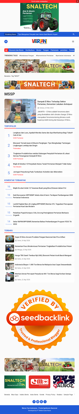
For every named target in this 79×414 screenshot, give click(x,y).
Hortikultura (30, 50)
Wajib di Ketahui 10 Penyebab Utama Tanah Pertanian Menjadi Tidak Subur (42, 164)
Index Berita (34, 395)
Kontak (42, 395)
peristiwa (63, 50)
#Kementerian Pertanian (44, 56)
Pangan (46, 50)
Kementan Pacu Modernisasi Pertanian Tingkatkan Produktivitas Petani (43, 246)
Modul (38, 50)
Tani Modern (17, 167)
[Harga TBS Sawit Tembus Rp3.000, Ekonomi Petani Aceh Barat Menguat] (9, 257)
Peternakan (17, 148)
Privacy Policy (50, 395)
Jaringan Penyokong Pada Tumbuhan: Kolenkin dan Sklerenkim (37, 172)
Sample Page (68, 395)
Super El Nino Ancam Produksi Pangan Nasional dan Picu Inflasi (40, 237)
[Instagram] (37, 401)
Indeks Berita (24, 395)
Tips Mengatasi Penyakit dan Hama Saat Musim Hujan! (37, 34)
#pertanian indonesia (63, 56)
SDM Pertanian (18, 138)
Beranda (7, 395)
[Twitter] (45, 401)
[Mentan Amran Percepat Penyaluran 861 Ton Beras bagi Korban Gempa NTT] (9, 277)
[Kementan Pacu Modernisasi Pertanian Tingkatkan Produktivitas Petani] (9, 248)
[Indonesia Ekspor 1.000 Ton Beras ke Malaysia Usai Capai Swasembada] (9, 266)
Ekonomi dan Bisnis (16, 50)
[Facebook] (34, 401)
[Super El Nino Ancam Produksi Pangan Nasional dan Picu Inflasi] (9, 239)
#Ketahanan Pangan (26, 56)
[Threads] (41, 401)
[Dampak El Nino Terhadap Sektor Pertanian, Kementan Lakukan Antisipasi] (20, 111)
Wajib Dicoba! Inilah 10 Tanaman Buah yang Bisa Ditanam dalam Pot (39, 188)
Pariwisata (54, 50)
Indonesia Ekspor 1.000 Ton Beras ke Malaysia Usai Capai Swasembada (43, 265)
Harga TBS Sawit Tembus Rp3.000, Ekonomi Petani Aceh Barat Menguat (43, 255)
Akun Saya (14, 395)
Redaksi (59, 395)
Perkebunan (73, 50)
